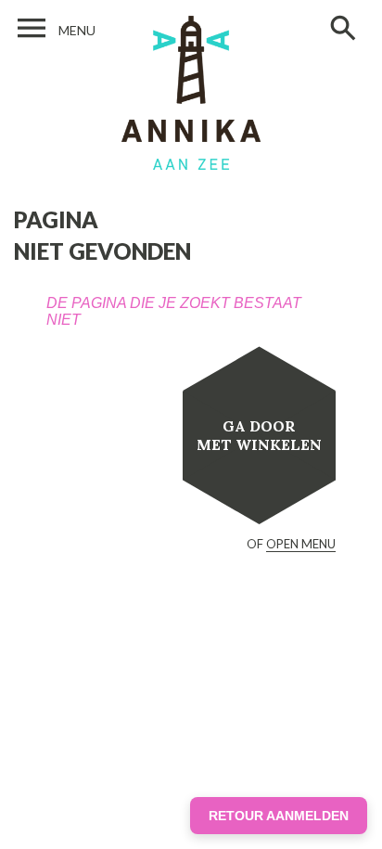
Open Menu (301, 543)
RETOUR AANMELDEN (279, 815)
